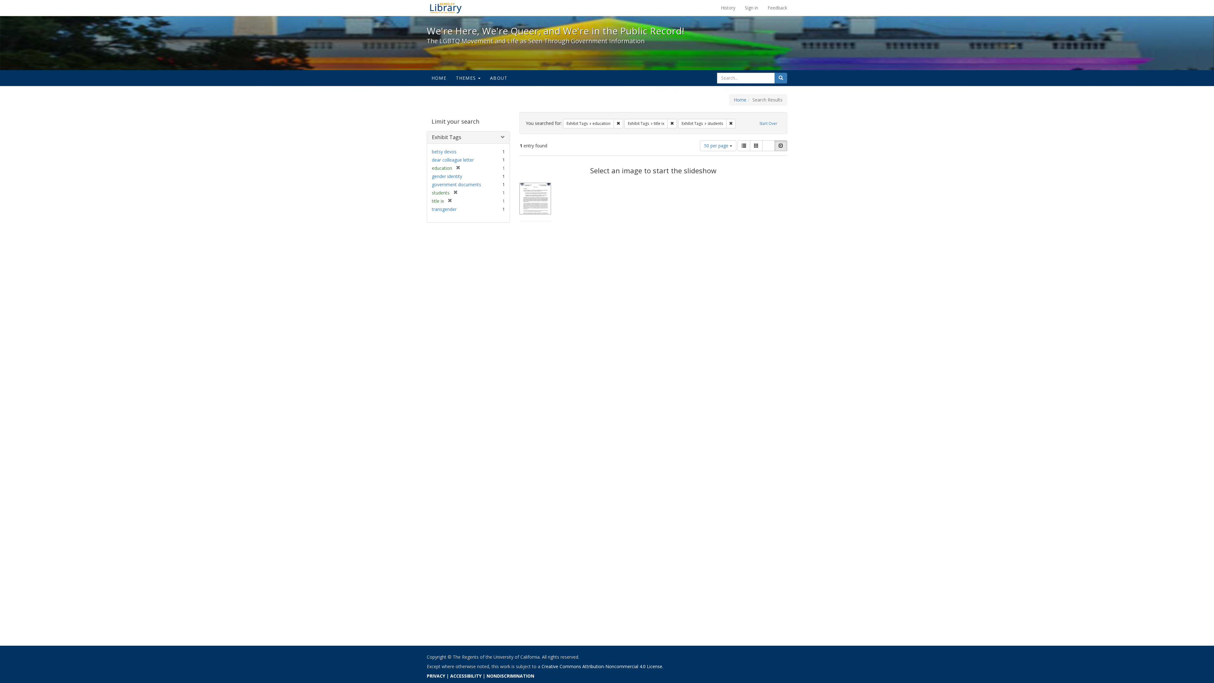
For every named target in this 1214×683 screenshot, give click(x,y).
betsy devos (444, 152)
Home (439, 78)
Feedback (777, 8)
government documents (456, 185)
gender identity (447, 176)
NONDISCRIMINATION (510, 676)
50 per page (717, 146)
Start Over (768, 123)
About (498, 78)
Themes (466, 78)
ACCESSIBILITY (465, 676)
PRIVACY (436, 676)
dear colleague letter (453, 160)
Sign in (751, 8)
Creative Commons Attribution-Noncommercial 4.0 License (602, 666)
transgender (444, 209)
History (728, 8)
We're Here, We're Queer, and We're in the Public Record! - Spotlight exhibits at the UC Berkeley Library (445, 8)
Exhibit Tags (446, 137)
